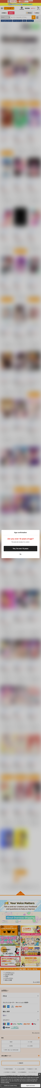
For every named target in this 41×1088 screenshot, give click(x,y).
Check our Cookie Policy (10, 1085)
